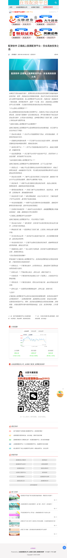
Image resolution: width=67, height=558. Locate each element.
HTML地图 (53, 552)
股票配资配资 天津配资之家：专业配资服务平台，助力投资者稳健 (31, 439)
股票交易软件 (44, 468)
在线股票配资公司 (21, 7)
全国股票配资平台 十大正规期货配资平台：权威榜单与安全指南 (30, 444)
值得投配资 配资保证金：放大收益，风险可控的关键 (27, 435)
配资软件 (33, 54)
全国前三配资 (35, 7)
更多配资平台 (52, 12)
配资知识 (44, 460)
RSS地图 (47, 552)
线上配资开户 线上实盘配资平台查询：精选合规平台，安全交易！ (31, 448)
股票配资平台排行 (21, 464)
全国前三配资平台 (21, 472)
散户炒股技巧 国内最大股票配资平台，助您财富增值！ (28, 431)
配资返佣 (44, 472)
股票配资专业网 (44, 476)
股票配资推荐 (48, 7)
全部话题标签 (33, 485)
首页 (11, 7)
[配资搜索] (56, 2)
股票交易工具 (20, 481)
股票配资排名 (20, 468)
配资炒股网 (45, 464)
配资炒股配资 (20, 476)
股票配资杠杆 (44, 481)
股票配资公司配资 (21, 460)
